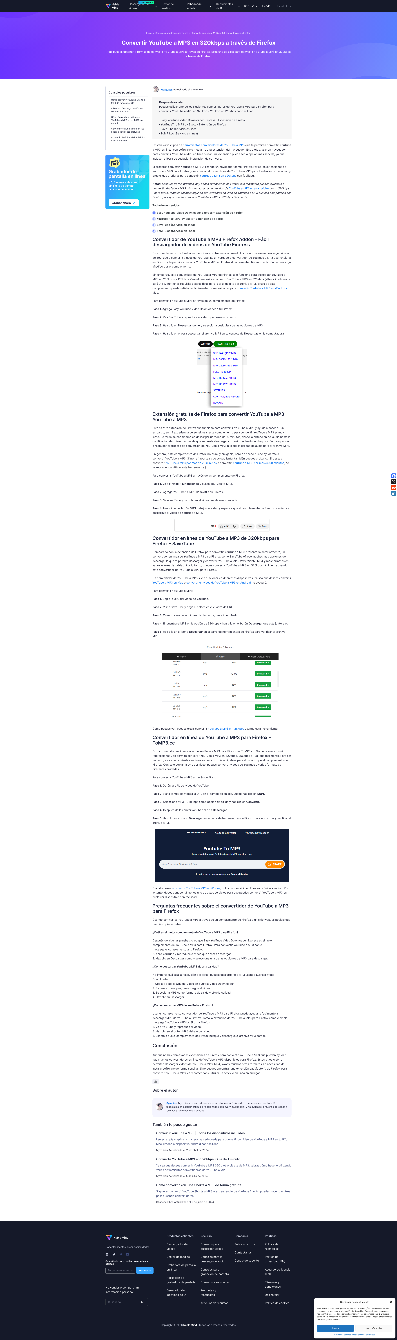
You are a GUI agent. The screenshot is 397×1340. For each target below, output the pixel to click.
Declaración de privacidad (363, 1334)
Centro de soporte (246, 1260)
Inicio (149, 33)
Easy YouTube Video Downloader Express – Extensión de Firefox (200, 212)
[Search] (142, 1302)
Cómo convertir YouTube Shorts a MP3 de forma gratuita (198, 1185)
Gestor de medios (167, 6)
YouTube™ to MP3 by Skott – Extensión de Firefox (190, 218)
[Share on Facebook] (393, 475)
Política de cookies (342, 1334)
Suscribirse (145, 1270)
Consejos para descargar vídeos (171, 33)
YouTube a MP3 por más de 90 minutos (258, 463)
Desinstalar (272, 1294)
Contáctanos (243, 1252)
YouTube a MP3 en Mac (167, 582)
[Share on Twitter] (393, 481)
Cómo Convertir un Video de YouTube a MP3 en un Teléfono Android (127, 120)
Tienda (266, 6)
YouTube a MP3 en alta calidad (249, 188)
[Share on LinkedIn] (393, 493)
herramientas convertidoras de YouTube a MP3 (214, 145)
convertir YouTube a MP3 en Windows (262, 288)
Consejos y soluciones (215, 1282)
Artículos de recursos (214, 1303)
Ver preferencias (374, 1328)
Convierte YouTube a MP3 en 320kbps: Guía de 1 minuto (198, 1159)
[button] (390, 1302)
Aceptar (335, 1328)
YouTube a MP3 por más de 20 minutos (191, 463)
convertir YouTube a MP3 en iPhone (196, 888)
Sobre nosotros (244, 1244)
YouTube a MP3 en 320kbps (218, 175)
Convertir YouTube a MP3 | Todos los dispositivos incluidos (200, 1133)
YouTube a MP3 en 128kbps (226, 728)
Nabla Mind (115, 6)
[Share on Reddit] (393, 487)
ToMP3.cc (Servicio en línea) (176, 230)
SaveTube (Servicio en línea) (176, 224)
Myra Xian (167, 89)
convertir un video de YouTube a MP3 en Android (218, 582)
